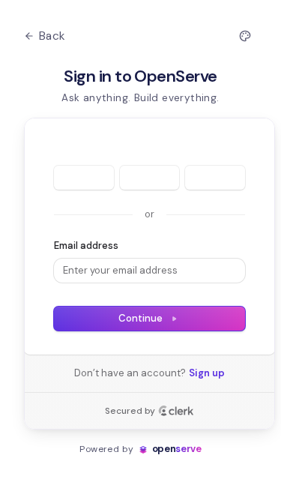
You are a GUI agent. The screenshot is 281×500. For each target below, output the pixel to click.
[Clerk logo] (176, 411)
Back (52, 35)
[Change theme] (245, 36)
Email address (86, 245)
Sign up (207, 373)
